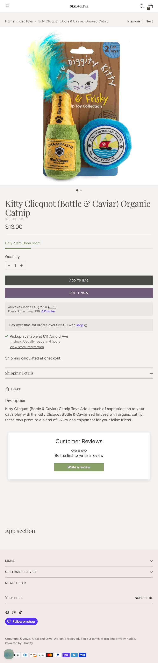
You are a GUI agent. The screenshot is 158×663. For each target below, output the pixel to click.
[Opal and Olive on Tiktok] (20, 613)
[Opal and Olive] (79, 6)
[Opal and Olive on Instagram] (14, 613)
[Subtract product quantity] (9, 265)
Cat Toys (26, 21)
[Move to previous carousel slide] (139, 505)
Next (149, 21)
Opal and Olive (42, 638)
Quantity (12, 257)
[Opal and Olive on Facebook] (7, 613)
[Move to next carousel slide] (149, 505)
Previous (134, 21)
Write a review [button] (78, 467)
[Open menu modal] (7, 6)
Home (9, 21)
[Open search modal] (142, 6)
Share (15, 389)
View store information (27, 347)
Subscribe (144, 598)
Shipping (12, 358)
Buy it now (79, 292)
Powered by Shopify (19, 643)
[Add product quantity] (21, 265)
